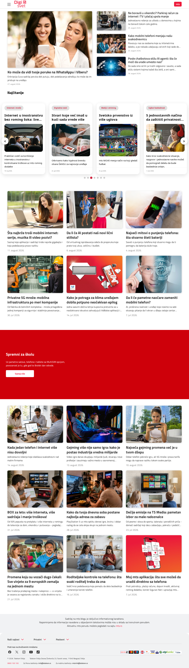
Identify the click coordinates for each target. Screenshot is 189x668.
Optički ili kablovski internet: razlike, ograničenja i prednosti (165, 117)
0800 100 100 (13, 663)
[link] (23, 138)
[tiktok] (38, 652)
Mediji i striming (61, 108)
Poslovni (60, 639)
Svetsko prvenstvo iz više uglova (68, 117)
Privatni (38, 639)
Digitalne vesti (13, 108)
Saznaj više (20, 373)
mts (178, 4)
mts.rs (119, 626)
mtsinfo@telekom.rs (80, 663)
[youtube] (31, 652)
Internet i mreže (156, 108)
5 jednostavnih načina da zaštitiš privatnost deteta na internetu (117, 117)
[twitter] (16, 652)
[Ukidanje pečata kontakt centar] (124, 652)
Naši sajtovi (13, 639)
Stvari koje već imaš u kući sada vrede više (22, 117)
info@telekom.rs (44, 663)
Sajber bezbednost (109, 108)
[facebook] (9, 652)
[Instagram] (24, 652)
